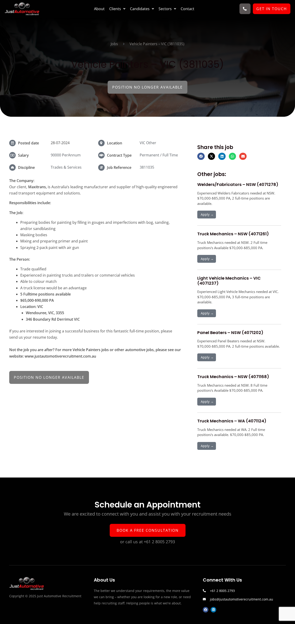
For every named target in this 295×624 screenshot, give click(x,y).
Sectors (165, 9)
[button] (117, 9)
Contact (187, 9)
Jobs (114, 43)
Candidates (140, 9)
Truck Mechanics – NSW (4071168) (233, 376)
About (99, 9)
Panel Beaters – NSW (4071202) (230, 332)
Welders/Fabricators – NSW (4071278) (237, 184)
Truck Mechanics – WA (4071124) (231, 421)
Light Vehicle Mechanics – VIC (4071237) (229, 280)
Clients (115, 9)
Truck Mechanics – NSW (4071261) (233, 234)
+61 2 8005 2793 (159, 541)
